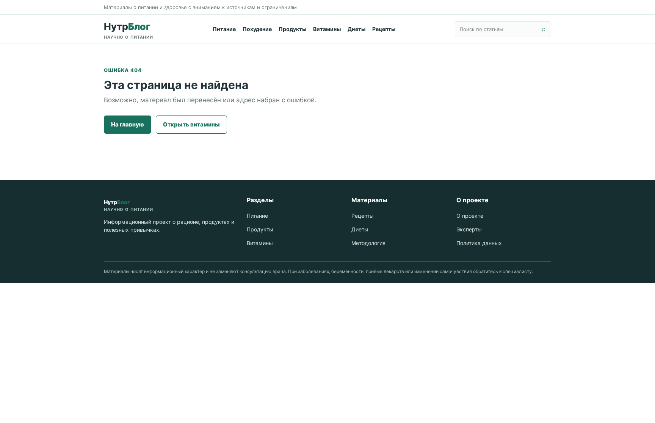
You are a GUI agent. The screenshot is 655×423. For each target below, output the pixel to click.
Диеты (356, 29)
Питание (224, 29)
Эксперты (469, 229)
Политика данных (479, 243)
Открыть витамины (191, 124)
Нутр (128, 30)
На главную (127, 124)
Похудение (257, 29)
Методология (368, 243)
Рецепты (383, 29)
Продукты (292, 29)
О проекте (469, 215)
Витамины (327, 29)
